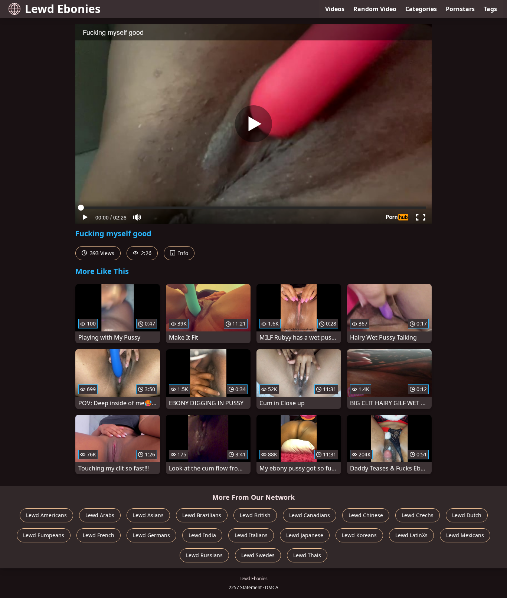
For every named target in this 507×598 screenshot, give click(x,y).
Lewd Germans (151, 535)
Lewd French (98, 535)
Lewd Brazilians (201, 515)
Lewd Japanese (304, 535)
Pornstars (460, 9)
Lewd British (255, 515)
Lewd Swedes (258, 555)
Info (182, 253)
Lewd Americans (46, 515)
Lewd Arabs (99, 515)
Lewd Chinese (366, 515)
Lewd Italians (251, 535)
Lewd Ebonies (63, 8)
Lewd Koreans (359, 535)
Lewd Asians (148, 515)
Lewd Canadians (309, 515)
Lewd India (202, 535)
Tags (490, 9)
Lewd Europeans (43, 535)
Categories (421, 9)
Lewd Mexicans (465, 535)
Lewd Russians (204, 555)
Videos (334, 9)
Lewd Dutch (466, 515)
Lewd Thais (307, 555)
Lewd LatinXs (411, 535)
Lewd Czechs (418, 515)
